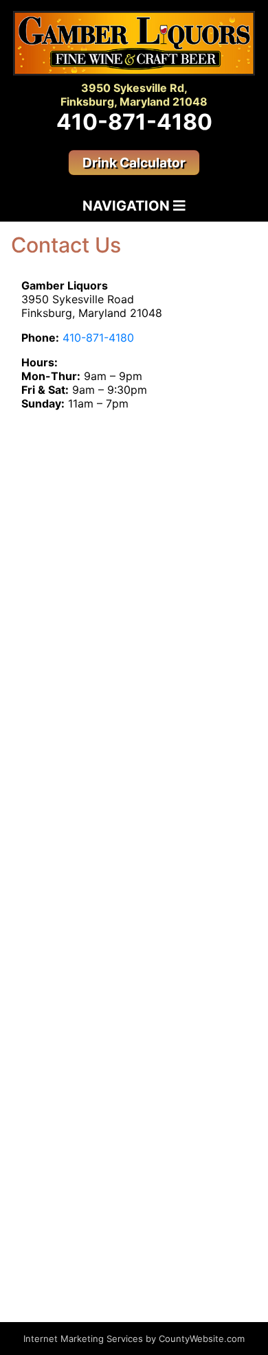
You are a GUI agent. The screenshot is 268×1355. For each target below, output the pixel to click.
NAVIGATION (127, 206)
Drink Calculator (134, 162)
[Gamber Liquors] (134, 42)
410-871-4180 (134, 121)
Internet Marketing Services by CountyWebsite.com (134, 1338)
